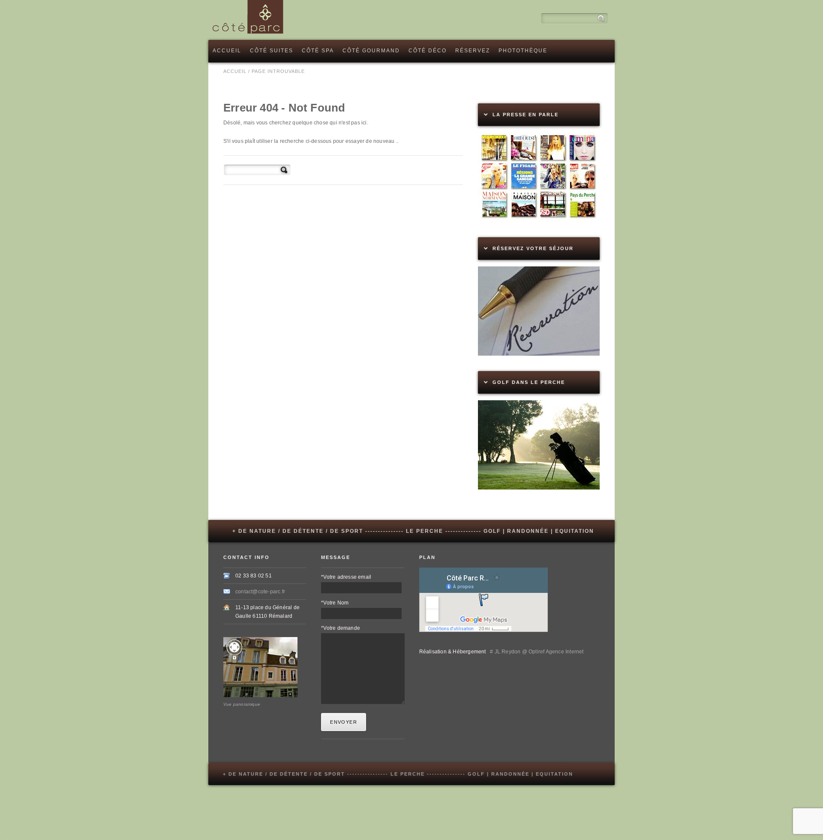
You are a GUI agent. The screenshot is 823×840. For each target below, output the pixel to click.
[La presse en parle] (539, 220)
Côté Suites (271, 51)
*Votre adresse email (346, 577)
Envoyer (343, 722)
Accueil (227, 51)
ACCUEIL (234, 71)
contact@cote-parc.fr (260, 592)
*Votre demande (340, 628)
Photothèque (523, 51)
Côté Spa (318, 51)
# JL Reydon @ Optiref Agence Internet (535, 652)
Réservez (472, 51)
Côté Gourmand (371, 51)
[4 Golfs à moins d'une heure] (539, 488)
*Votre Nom (334, 602)
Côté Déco (427, 51)
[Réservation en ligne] (539, 354)
